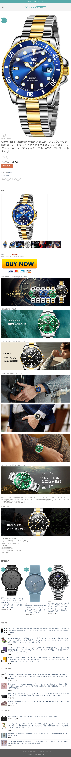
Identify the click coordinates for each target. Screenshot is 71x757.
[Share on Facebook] (6, 179)
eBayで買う (7, 166)
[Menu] (2, 7)
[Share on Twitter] (9, 179)
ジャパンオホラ (35, 6)
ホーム (3, 138)
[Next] (69, 592)
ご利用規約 (36, 751)
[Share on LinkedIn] (19, 179)
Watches (6, 175)
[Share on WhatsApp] (3, 179)
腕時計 (9, 138)
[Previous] (1, 592)
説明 (2, 190)
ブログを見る (28, 751)
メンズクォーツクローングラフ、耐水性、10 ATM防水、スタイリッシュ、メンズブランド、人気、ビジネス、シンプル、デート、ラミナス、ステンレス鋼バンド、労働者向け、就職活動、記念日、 (58, 607)
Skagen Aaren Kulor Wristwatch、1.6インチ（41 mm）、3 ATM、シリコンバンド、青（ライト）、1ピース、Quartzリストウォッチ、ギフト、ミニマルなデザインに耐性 (35, 609)
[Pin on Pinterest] (16, 179)
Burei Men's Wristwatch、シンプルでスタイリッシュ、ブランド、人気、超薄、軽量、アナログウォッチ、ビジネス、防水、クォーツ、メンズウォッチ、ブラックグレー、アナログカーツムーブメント (12, 603)
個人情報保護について (45, 751)
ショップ (22, 751)
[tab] (2, 191)
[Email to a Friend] (13, 179)
